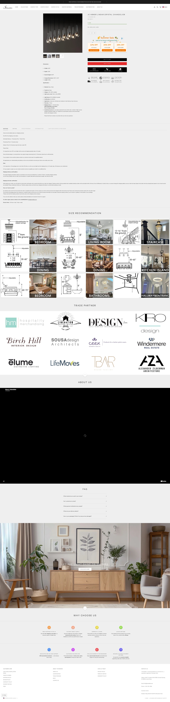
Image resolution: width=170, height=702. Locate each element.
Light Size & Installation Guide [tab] (57, 128)
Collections (24, 7)
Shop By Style (55, 7)
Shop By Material (67, 7)
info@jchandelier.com (32, 199)
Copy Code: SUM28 (120, 50)
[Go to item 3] (53, 56)
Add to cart (107, 59)
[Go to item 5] (62, 56)
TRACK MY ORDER (7, 675)
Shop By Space (45, 7)
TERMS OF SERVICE (102, 673)
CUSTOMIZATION (90, 7)
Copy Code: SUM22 (94, 50)
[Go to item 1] (45, 56)
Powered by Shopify (161, 698)
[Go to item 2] (49, 56)
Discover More (85, 569)
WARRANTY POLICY (7, 682)
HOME (16, 7)
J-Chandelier (91, 16)
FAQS (4, 686)
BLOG (54, 678)
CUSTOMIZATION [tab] (39, 128)
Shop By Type (34, 7)
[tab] (5, 129)
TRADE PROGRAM (79, 7)
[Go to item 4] (58, 56)
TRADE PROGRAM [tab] (26, 128)
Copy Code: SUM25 (107, 50)
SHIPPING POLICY (7, 677)
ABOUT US (99, 7)
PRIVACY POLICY (101, 671)
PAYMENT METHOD (7, 684)
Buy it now (107, 63)
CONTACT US (56, 680)
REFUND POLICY (6, 679)
